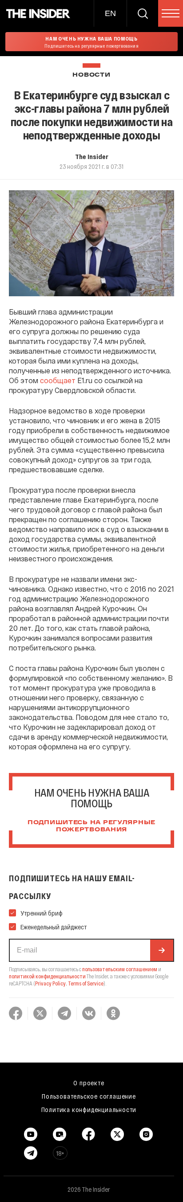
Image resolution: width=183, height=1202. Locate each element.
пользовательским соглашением (119, 969)
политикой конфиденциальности (47, 976)
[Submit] (161, 950)
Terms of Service (85, 983)
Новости (91, 75)
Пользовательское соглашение (89, 1096)
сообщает (58, 380)
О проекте (88, 1083)
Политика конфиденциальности (89, 1109)
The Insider (91, 156)
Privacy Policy (50, 983)
